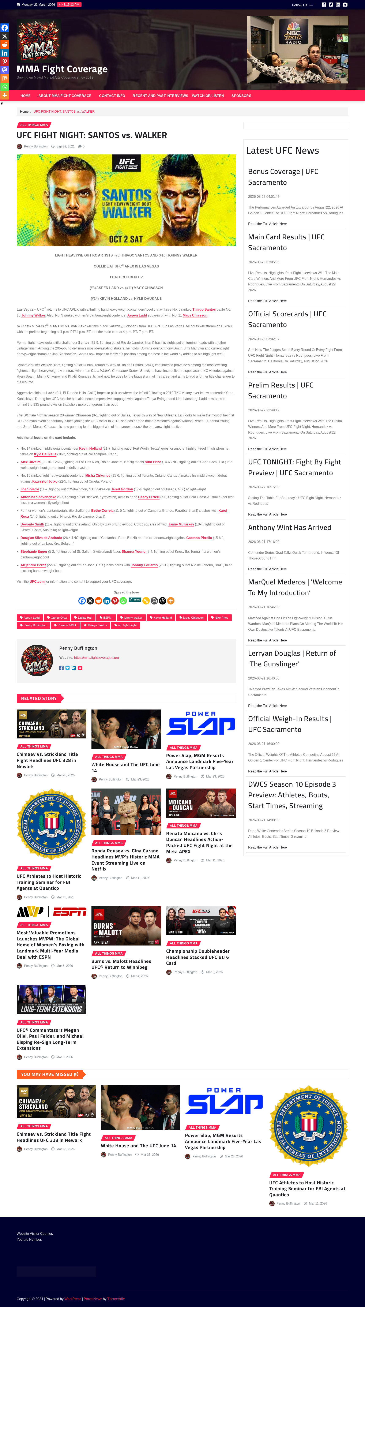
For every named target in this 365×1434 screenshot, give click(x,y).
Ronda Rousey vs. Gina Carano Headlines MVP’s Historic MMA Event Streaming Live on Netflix (125, 859)
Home (25, 96)
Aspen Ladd (32, 617)
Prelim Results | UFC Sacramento (280, 390)
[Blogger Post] (154, 600)
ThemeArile (116, 1299)
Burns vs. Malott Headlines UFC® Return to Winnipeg (121, 964)
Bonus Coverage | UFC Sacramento (283, 177)
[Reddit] (98, 600)
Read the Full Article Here (267, 224)
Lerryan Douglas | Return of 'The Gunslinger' (292, 658)
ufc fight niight (127, 625)
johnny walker (133, 617)
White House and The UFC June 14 (125, 767)
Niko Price (221, 617)
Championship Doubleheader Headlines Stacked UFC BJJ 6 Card (198, 957)
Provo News (93, 1299)
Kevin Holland (163, 617)
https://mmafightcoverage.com (96, 657)
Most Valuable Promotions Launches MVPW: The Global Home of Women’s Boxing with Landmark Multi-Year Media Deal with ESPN (50, 944)
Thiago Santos (97, 625)
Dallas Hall (85, 617)
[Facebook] (82, 600)
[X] (90, 600)
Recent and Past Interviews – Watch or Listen (178, 96)
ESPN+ (108, 617)
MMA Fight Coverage (62, 69)
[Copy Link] (146, 600)
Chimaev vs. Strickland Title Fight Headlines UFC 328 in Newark (47, 760)
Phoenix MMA (67, 625)
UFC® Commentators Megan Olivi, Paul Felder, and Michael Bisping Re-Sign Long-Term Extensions (50, 1039)
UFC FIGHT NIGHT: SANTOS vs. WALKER (64, 111)
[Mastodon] (4, 70)
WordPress (72, 1299)
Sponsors (241, 96)
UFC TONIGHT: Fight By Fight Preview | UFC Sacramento (294, 467)
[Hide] (1, 103)
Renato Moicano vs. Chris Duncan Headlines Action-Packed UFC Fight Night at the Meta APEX (199, 842)
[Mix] (4, 78)
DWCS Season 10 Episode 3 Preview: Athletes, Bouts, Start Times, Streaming (292, 794)
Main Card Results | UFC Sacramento (286, 242)
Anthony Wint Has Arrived (289, 527)
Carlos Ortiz (59, 617)
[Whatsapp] (123, 600)
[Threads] (162, 600)
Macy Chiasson (193, 617)
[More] (170, 600)
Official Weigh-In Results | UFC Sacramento (290, 724)
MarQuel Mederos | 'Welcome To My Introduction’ (295, 587)
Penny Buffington (36, 146)
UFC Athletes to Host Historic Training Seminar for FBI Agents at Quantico (49, 882)
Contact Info (112, 96)
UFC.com (37, 581)
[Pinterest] (115, 600)
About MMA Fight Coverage (65, 96)
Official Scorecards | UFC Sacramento (287, 319)
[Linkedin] (106, 600)
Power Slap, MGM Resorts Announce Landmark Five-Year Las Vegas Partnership (200, 761)
